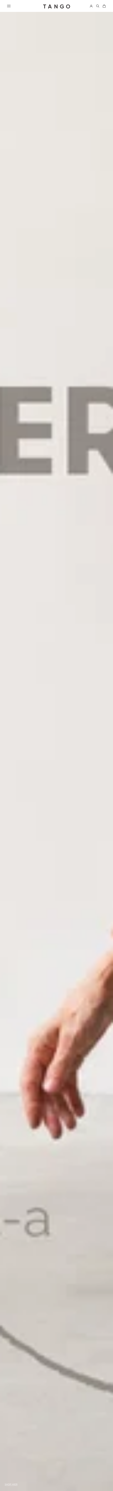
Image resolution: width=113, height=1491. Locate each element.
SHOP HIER (11, 1484)
